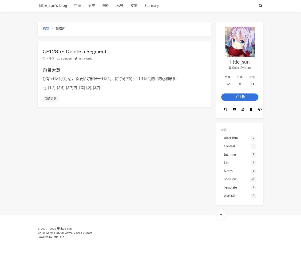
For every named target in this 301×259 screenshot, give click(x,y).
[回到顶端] (221, 215)
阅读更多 (50, 98)
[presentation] (51, 78)
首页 (77, 6)
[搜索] (260, 6)
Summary (152, 6)
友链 (134, 6)
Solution (66, 58)
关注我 (240, 97)
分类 (91, 6)
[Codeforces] (260, 109)
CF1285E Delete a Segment (75, 51)
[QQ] (251, 109)
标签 (119, 6)
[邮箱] (234, 109)
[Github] (225, 109)
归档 (105, 6)
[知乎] (243, 109)
